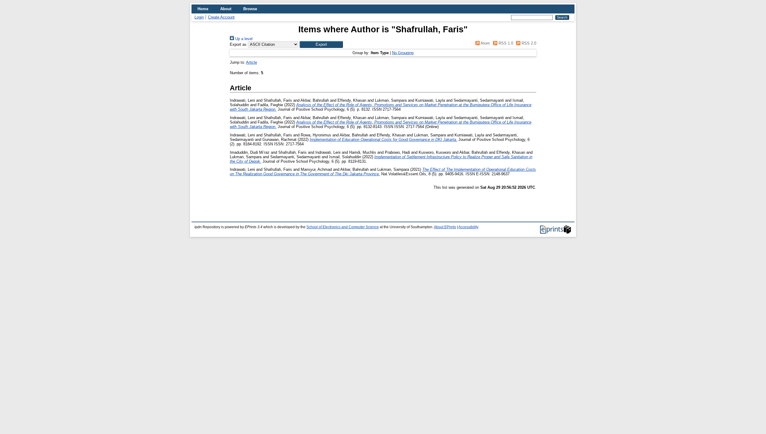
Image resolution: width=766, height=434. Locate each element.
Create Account (221, 17)
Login (199, 17)
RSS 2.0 (528, 43)
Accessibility (468, 227)
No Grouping (403, 53)
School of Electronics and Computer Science (342, 227)
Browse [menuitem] (250, 9)
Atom (485, 43)
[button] (321, 44)
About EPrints (445, 227)
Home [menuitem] (202, 9)
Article (251, 62)
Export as (238, 44)
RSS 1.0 (505, 43)
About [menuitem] (225, 9)
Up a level (243, 38)
